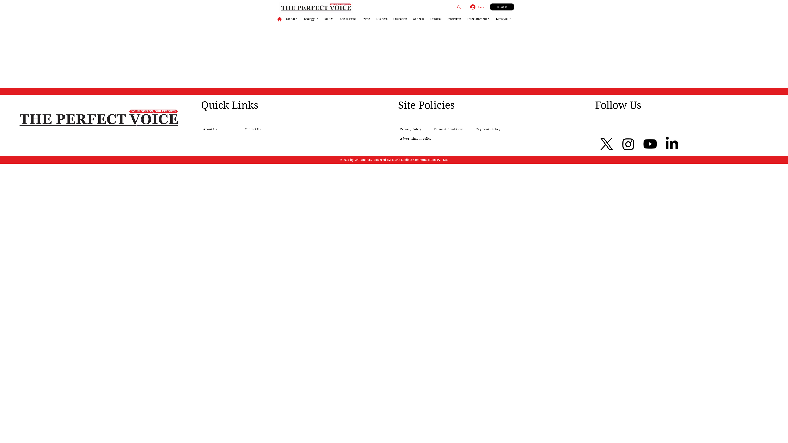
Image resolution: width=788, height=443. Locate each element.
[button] (459, 7)
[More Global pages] (297, 19)
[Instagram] (628, 144)
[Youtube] (650, 144)
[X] (606, 144)
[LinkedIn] (672, 144)
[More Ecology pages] (317, 19)
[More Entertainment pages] (489, 19)
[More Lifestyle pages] (510, 19)
